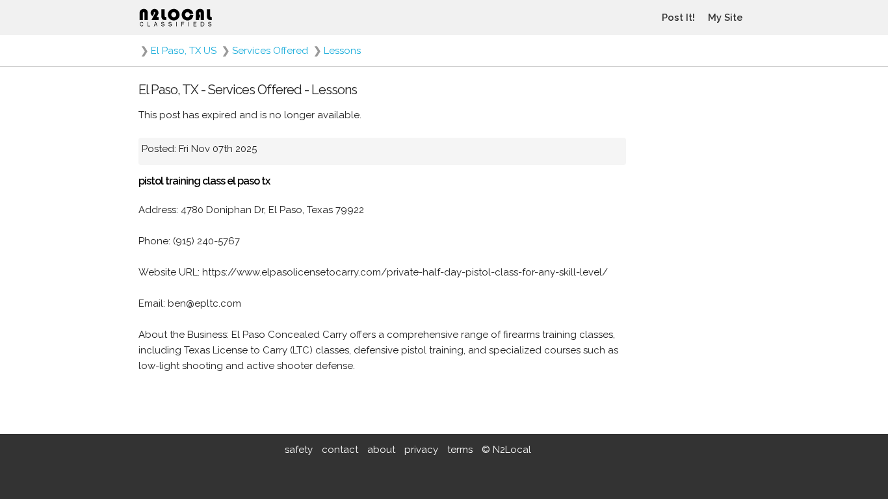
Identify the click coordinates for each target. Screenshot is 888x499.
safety (299, 449)
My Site (725, 17)
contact (340, 449)
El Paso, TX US (183, 51)
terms (460, 449)
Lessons (342, 51)
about (381, 449)
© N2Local (506, 449)
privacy (421, 449)
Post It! (678, 17)
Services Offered (270, 51)
